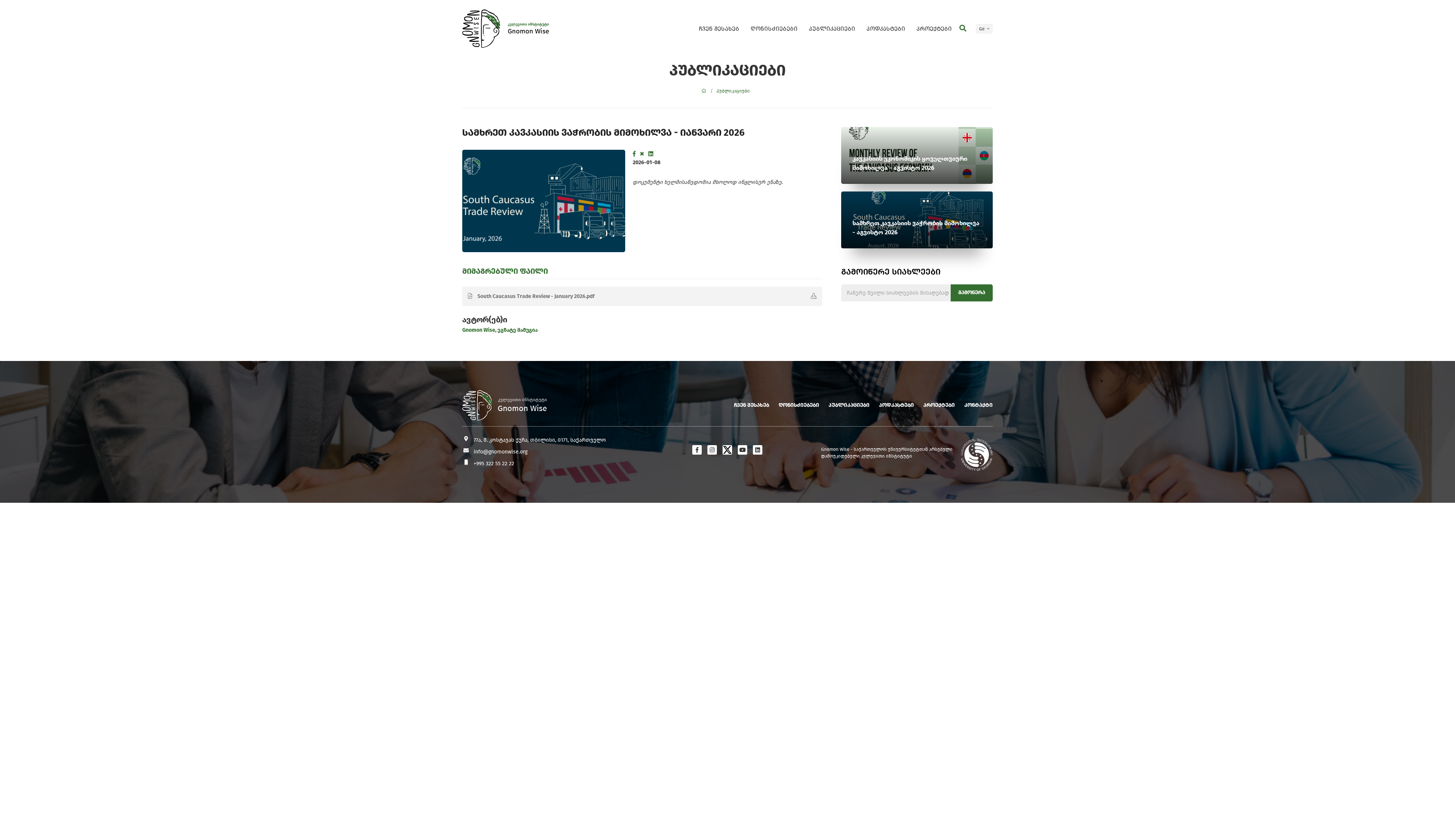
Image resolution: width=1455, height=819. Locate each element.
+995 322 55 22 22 (494, 463)
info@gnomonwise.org (500, 452)
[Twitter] (642, 154)
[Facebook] (634, 154)
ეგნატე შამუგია (517, 330)
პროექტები (934, 28)
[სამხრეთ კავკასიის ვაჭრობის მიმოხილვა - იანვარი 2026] (543, 201)
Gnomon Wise (478, 330)
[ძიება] (962, 28)
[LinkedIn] (650, 154)
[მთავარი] (704, 91)
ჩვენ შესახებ (719, 28)
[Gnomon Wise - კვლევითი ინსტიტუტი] (481, 28)
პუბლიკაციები (832, 28)
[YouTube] (742, 450)
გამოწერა (971, 292)
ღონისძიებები (774, 28)
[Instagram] (712, 450)
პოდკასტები (886, 28)
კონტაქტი (978, 405)
